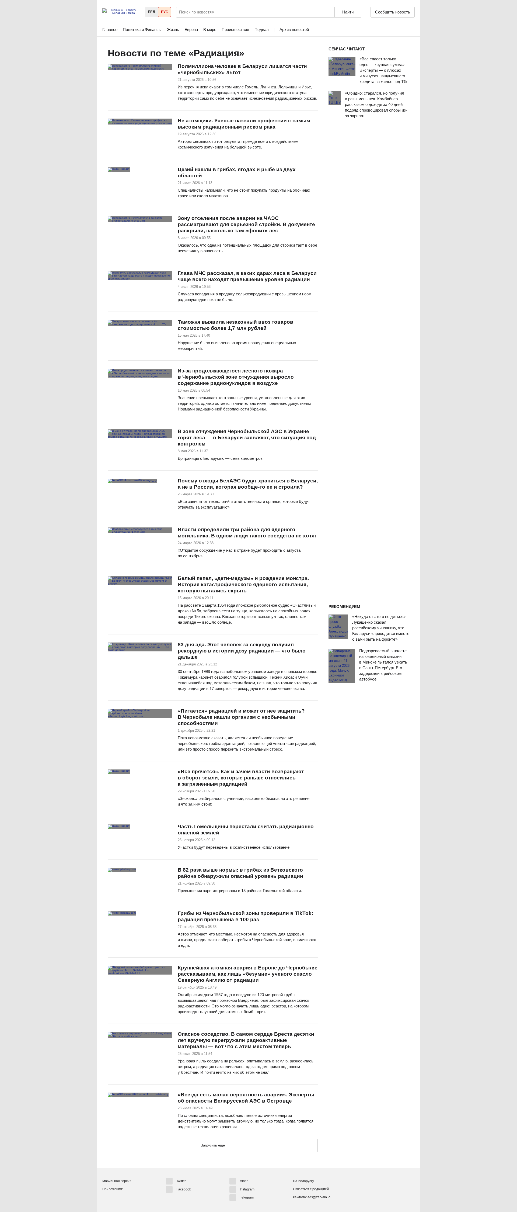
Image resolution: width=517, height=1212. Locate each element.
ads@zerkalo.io (319, 1197)
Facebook (183, 1189)
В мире (209, 29)
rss (250, 53)
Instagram (247, 1189)
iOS (116, 1198)
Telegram (247, 1197)
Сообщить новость (392, 12)
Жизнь (173, 29)
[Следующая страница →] (212, 1145)
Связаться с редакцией (311, 1189)
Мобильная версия (116, 1181)
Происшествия (235, 29)
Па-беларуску (303, 1181)
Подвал (261, 29)
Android (106, 1198)
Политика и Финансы (142, 29)
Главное (109, 29)
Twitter (181, 1181)
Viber (244, 1181)
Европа (191, 29)
